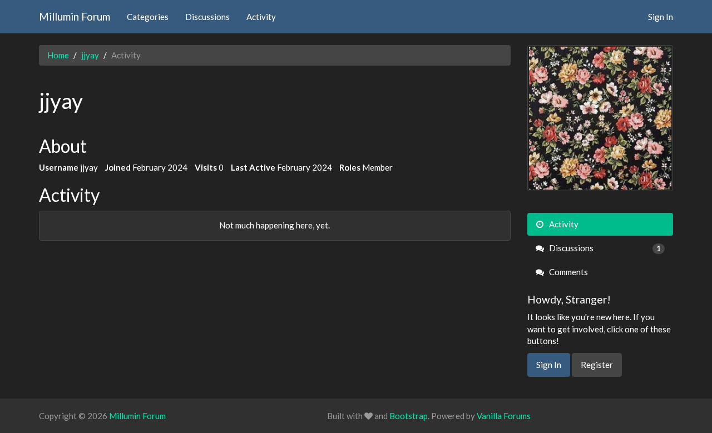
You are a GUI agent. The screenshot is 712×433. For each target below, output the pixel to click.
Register (597, 365)
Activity (261, 17)
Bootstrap (408, 416)
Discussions (207, 17)
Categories (148, 17)
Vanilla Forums (504, 416)
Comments (567, 272)
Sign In (660, 17)
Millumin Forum (74, 16)
